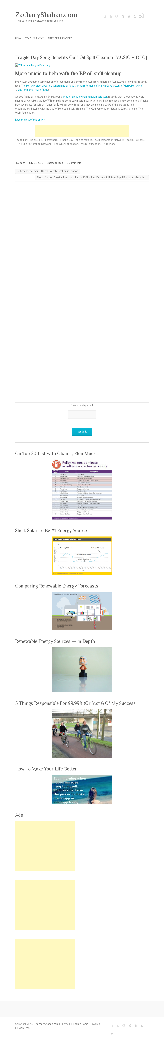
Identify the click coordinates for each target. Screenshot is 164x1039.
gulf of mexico (84, 140)
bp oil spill (36, 140)
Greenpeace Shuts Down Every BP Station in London (47, 171)
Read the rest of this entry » (30, 119)
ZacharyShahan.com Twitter (109, 15)
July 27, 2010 (36, 163)
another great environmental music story (85, 96)
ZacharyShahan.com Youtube (127, 15)
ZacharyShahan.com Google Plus (115, 15)
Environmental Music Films (33, 89)
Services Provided (60, 38)
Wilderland (109, 144)
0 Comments (74, 163)
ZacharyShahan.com (46, 15)
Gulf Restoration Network (109, 140)
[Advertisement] (82, 131)
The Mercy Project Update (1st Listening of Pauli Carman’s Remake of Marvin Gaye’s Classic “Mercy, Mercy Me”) (82, 85)
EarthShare (51, 140)
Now (18, 38)
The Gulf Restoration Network (34, 144)
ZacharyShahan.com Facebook (103, 15)
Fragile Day (66, 140)
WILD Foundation (90, 144)
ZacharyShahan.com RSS (139, 15)
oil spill (140, 140)
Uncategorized (55, 163)
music (130, 140)
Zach (22, 163)
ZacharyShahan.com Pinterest (121, 15)
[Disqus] (82, 240)
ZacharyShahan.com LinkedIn (133, 15)
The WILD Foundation (66, 144)
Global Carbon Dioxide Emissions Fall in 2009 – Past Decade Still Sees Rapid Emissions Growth (92, 177)
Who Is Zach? (34, 38)
